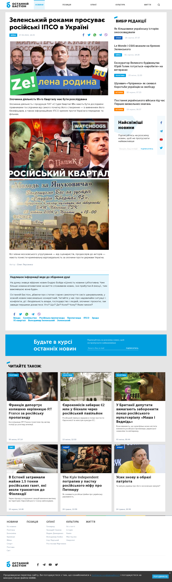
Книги (68, 533)
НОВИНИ (39, 5)
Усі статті (70, 526)
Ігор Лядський (52, 540)
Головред (50, 526)
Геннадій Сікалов (53, 530)
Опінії (66, 447)
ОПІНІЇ (93, 5)
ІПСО (86, 318)
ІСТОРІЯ (119, 92)
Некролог (70, 540)
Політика (67, 375)
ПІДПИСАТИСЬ (147, 149)
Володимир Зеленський (41, 320)
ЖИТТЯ (147, 5)
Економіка (11, 533)
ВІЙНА (13, 35)
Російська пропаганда (52, 318)
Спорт (9, 544)
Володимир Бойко (54, 537)
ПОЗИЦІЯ (66, 5)
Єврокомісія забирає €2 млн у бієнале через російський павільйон (83, 409)
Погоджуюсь (160, 576)
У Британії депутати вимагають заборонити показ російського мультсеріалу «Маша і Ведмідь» (137, 413)
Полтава (13, 375)
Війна (9, 540)
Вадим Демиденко (54, 533)
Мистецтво (71, 537)
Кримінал (11, 537)
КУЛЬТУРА (120, 5)
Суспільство (30, 318)
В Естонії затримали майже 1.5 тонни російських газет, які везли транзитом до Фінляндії (27, 485)
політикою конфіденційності (106, 575)
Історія (69, 530)
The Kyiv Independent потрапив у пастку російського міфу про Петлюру (82, 483)
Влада (16, 318)
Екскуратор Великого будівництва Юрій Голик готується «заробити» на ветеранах (138, 66)
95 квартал (19, 320)
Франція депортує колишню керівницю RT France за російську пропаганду (30, 411)
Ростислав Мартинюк (56, 544)
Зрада (95, 318)
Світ (11, 447)
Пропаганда (74, 318)
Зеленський (63, 320)
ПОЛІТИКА (120, 75)
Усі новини (11, 526)
